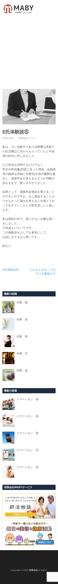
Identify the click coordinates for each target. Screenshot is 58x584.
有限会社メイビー (28, 138)
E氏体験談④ (10, 269)
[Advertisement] (29, 53)
